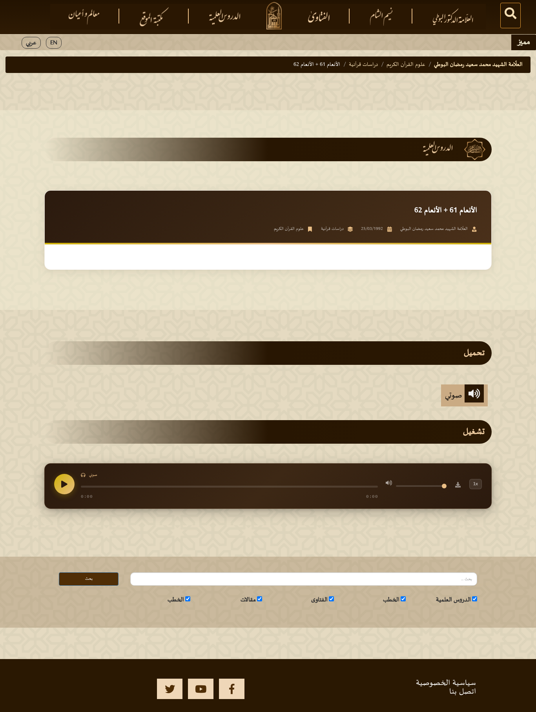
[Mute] (389, 484)
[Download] (458, 486)
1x (475, 483)
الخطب (391, 599)
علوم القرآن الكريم (406, 64)
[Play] (64, 484)
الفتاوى (319, 599)
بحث (89, 579)
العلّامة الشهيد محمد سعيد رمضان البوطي (478, 64)
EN (53, 42)
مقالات (248, 599)
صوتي (455, 395)
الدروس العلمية (453, 599)
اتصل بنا (462, 692)
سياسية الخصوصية (446, 683)
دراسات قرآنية (363, 64)
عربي (31, 42)
